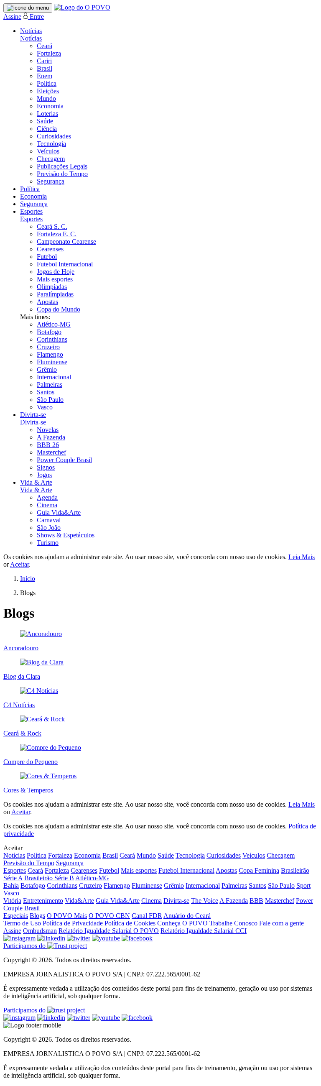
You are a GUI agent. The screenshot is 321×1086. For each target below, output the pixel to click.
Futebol (47, 256)
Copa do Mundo (58, 309)
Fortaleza (49, 53)
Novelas (48, 429)
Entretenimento (43, 900)
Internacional (54, 377)
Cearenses (50, 249)
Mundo (46, 98)
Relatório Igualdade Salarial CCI (203, 930)
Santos (45, 392)
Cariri (44, 60)
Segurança (50, 181)
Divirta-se (33, 414)
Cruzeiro (48, 346)
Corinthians (52, 339)
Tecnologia (51, 143)
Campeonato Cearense (66, 241)
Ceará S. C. (52, 226)
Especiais (15, 915)
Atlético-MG (54, 324)
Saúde (45, 121)
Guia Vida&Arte (59, 512)
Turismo (48, 542)
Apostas (47, 301)
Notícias (31, 30)
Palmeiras (49, 384)
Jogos (44, 474)
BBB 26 (48, 444)
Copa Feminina (259, 870)
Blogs (37, 915)
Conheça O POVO (182, 923)
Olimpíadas (52, 286)
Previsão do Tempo (62, 173)
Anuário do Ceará (187, 915)
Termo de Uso (22, 923)
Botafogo (49, 331)
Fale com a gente (281, 923)
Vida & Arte (36, 482)
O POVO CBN (109, 915)
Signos (46, 467)
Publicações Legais (62, 166)
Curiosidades (54, 136)
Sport (303, 885)
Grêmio (47, 369)
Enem (44, 75)
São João (49, 527)
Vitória (12, 900)
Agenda (47, 497)
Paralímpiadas (55, 294)
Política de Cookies (129, 923)
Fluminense (52, 361)
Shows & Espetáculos (65, 535)
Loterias (47, 113)
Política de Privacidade (73, 923)
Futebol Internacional (65, 264)
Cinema (47, 505)
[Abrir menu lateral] (27, 8)
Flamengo (50, 354)
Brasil (44, 68)
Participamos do (25, 945)
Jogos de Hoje (55, 271)
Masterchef (51, 452)
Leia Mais (301, 556)
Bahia (11, 885)
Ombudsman (40, 930)
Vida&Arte (79, 900)
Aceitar (19, 564)
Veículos (48, 151)
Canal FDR (147, 915)
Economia (50, 106)
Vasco (45, 407)
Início (27, 578)
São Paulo (50, 399)
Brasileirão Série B (49, 878)
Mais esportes (55, 279)
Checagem (51, 158)
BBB (256, 900)
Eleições (48, 91)
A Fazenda (51, 437)
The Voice (204, 900)
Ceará (44, 45)
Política (46, 83)
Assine (12, 16)
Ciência (47, 128)
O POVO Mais (67, 915)
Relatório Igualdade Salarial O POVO (109, 930)
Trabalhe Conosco (233, 923)
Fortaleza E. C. (56, 234)
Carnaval (49, 520)
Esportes (31, 211)
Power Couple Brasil (64, 459)
